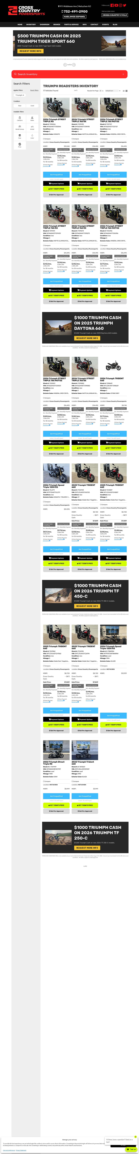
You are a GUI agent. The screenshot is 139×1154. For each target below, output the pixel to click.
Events (105, 24)
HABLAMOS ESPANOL (74, 16)
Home (20, 24)
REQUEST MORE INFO (58, 51)
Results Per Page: (93, 91)
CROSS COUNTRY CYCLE (115, 15)
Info (84, 24)
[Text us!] (131, 1150)
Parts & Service (71, 24)
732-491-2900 (75, 11)
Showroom (44, 24)
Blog (115, 24)
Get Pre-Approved (56, 195)
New (19, 106)
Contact (94, 24)
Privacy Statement (21, 1150)
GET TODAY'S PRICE (57, 189)
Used (32, 106)
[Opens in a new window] (112, 6)
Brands (56, 24)
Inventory (31, 24)
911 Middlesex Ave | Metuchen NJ (75, 6)
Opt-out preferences (9, 1150)
